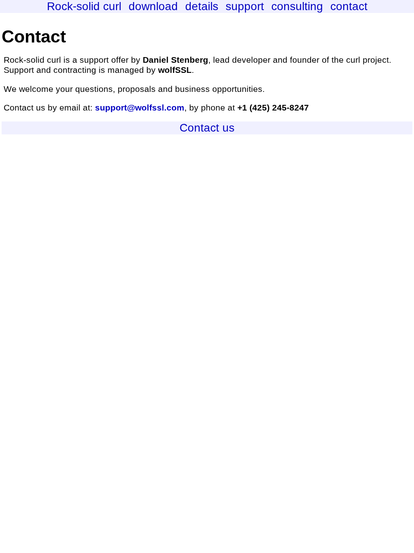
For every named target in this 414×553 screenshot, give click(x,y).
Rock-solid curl (84, 6)
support (245, 6)
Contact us (207, 127)
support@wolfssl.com (139, 108)
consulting (297, 6)
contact (349, 6)
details (201, 6)
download (153, 6)
